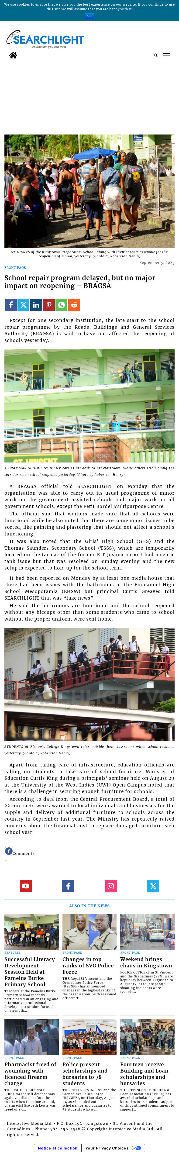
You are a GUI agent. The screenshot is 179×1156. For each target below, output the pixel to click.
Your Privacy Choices (107, 1148)
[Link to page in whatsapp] (61, 305)
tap (166, 55)
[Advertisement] (89, 95)
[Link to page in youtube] (26, 886)
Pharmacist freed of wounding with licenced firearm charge (30, 1074)
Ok (89, 15)
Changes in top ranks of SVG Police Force (88, 965)
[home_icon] (13, 55)
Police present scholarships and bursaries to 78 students (85, 1074)
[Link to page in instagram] (111, 886)
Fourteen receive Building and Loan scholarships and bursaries (144, 1074)
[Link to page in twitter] (23, 305)
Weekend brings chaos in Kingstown (146, 962)
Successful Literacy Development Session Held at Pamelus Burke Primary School (29, 972)
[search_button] (155, 55)
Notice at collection (58, 1148)
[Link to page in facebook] (11, 305)
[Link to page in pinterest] (49, 305)
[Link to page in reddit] (74, 305)
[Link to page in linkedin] (36, 305)
